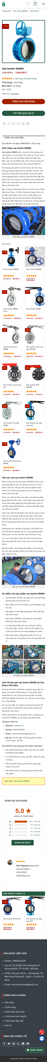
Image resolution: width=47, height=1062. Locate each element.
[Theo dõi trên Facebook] (4, 1044)
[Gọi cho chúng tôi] (18, 1044)
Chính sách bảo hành (15, 1012)
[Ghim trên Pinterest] (23, 124)
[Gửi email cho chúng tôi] (14, 1044)
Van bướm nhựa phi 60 (12, 386)
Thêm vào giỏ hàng (23, 101)
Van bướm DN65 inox (10, 310)
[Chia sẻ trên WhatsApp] (4, 124)
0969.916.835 (19, 961)
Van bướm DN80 (33, 309)
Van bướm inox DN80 (10, 348)
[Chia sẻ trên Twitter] (14, 124)
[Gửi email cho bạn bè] (18, 124)
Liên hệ (8, 1025)
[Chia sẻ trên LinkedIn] (28, 124)
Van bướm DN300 (34, 269)
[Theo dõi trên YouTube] (28, 1044)
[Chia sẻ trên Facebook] (9, 124)
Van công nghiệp (20, 11)
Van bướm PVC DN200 (33, 386)
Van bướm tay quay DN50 (12, 462)
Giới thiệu (9, 1002)
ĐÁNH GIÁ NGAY (22, 843)
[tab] (23, 138)
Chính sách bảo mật (14, 1021)
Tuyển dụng (10, 1007)
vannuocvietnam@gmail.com (24, 984)
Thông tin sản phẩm (14, 138)
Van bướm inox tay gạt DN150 (34, 348)
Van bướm (34, 11)
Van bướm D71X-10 (11, 919)
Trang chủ (6, 11)
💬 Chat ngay (35, 1050)
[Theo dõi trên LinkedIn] (23, 1044)
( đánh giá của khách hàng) (25, 78)
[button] (27, 4)
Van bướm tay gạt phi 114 (34, 424)
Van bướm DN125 (11, 269)
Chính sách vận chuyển (16, 1016)
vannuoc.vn (19, 726)
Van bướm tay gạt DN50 (11, 424)
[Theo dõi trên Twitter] (9, 1044)
